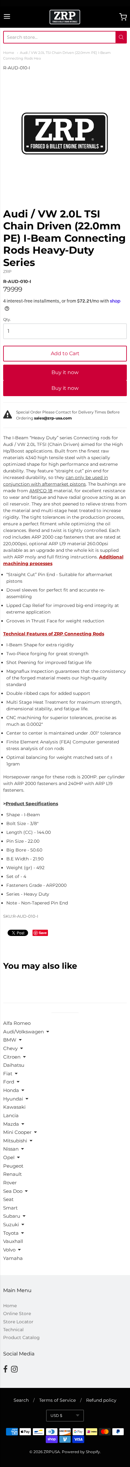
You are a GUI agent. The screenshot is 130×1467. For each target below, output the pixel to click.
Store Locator (18, 1322)
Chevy (10, 1048)
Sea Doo (12, 1191)
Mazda (11, 1124)
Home (8, 52)
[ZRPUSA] (64, 17)
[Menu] (7, 17)
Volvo (9, 1250)
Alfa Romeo (17, 1023)
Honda (11, 1090)
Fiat (7, 1074)
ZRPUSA (52, 1451)
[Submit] (121, 37)
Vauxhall (13, 1241)
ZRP (7, 271)
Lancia (11, 1115)
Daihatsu (13, 1065)
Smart (10, 1208)
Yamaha (13, 1258)
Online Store (17, 1313)
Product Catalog (21, 1337)
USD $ (56, 1415)
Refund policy (101, 1400)
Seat (8, 1199)
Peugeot (13, 1166)
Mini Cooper (17, 1132)
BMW (9, 1040)
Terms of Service (57, 1400)
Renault (12, 1174)
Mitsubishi (15, 1141)
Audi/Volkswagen (23, 1032)
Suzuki (11, 1224)
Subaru (11, 1216)
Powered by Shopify (81, 1451)
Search (21, 1400)
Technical (13, 1329)
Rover (10, 1183)
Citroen (12, 1057)
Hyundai (13, 1099)
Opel (9, 1157)
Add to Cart (65, 353)
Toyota (11, 1233)
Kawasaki (14, 1107)
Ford (8, 1082)
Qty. (7, 319)
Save (43, 932)
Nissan (11, 1149)
